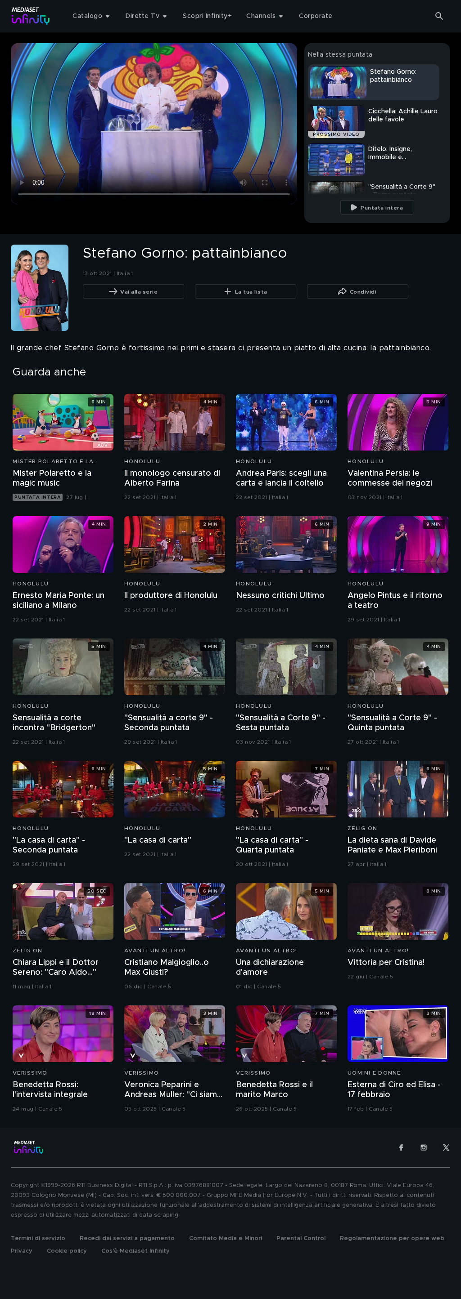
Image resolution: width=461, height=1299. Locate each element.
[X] (446, 1147)
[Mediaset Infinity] (31, 16)
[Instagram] (424, 1147)
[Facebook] (401, 1147)
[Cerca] (439, 16)
